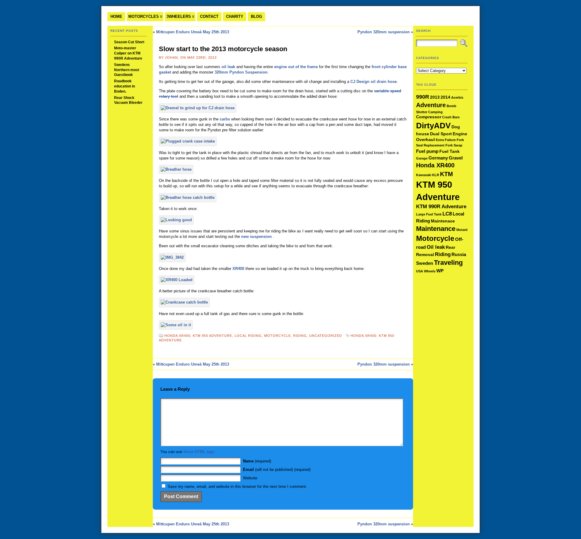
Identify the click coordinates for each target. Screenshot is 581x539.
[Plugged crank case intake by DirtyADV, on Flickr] (188, 141)
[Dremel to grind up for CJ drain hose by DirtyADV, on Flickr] (197, 108)
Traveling (448, 262)
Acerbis (457, 97)
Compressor (428, 117)
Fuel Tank (449, 151)
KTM (446, 174)
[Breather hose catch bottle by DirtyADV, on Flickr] (187, 197)
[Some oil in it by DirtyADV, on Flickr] (176, 325)
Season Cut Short (129, 42)
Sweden (424, 263)
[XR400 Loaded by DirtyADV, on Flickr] (176, 280)
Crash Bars (451, 117)
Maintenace (443, 221)
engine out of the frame (296, 66)
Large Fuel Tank (428, 214)
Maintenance (435, 228)
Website (250, 478)
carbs (225, 119)
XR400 (238, 268)
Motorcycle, (278, 335)
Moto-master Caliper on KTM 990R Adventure (128, 53)
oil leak (228, 66)
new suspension (257, 236)
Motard (462, 230)
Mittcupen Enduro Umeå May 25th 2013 (192, 32)
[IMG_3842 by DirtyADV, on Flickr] (172, 257)
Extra (440, 140)
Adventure (431, 105)
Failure (450, 140)
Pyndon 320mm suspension (383, 32)
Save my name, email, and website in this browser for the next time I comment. (237, 486)
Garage (422, 158)
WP (440, 270)
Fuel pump (427, 151)
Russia (458, 254)
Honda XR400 (363, 335)
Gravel (456, 157)
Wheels (429, 271)
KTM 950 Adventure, (214, 335)
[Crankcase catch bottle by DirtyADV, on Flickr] (184, 302)
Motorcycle (435, 238)
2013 (435, 97)
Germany (438, 157)
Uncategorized (325, 335)
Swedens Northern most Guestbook (126, 70)
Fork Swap (453, 145)
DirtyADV (433, 125)
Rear (450, 247)
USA (419, 271)
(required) (257, 461)
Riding (443, 254)
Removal (425, 254)
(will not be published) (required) (276, 469)
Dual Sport (441, 134)
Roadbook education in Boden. (124, 86)
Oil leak (436, 247)
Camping (435, 112)
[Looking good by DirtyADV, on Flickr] (176, 220)
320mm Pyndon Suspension (241, 72)
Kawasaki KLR (427, 175)
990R (422, 97)
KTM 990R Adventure (441, 206)
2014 (445, 97)
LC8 (447, 214)
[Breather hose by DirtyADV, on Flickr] (176, 169)
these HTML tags (199, 451)
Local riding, (249, 335)
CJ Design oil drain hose (373, 81)
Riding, (301, 335)
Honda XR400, (178, 335)
